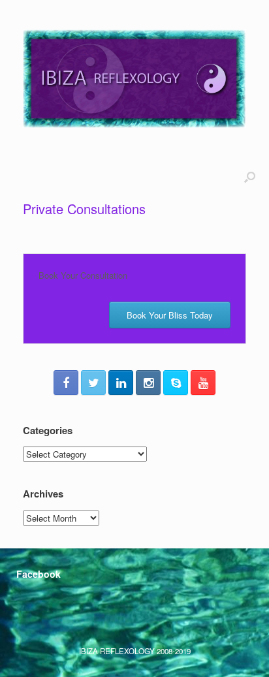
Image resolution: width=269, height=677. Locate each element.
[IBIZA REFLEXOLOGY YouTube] (203, 382)
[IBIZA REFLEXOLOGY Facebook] (66, 382)
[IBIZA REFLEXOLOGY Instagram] (148, 382)
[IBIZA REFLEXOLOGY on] (29, 603)
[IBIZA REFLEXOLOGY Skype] (175, 382)
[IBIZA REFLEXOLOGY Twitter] (93, 382)
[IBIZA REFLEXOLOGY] (134, 78)
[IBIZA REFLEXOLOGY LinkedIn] (120, 382)
